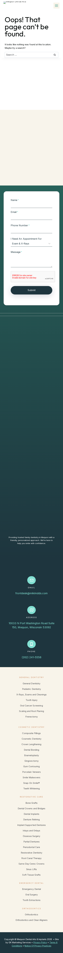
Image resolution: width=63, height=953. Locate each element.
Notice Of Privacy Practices (37, 946)
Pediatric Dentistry (31, 689)
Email (14, 212)
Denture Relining (31, 819)
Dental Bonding (31, 749)
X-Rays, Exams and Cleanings (31, 694)
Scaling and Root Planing (31, 711)
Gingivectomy (31, 760)
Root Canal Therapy (31, 858)
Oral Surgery (31, 894)
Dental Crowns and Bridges (31, 808)
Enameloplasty (31, 755)
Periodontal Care (31, 847)
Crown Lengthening (31, 744)
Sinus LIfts (31, 869)
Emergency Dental (31, 889)
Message (16, 252)
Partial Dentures (31, 841)
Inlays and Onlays (31, 830)
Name (15, 200)
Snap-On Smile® (31, 783)
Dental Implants (31, 814)
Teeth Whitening (31, 788)
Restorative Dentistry (31, 852)
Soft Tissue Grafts (31, 874)
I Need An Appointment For (26, 238)
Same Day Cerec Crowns (31, 863)
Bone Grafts (31, 803)
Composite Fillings (31, 733)
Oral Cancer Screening (31, 705)
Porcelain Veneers (31, 772)
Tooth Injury (32, 700)
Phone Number (20, 225)
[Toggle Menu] (56, 6)
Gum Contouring (31, 766)
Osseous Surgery (31, 836)
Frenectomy (31, 716)
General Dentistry (31, 683)
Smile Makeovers (31, 777)
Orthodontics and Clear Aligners (32, 920)
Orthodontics (31, 914)
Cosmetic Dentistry (31, 738)
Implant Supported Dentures (31, 825)
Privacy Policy (40, 942)
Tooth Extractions (31, 900)
